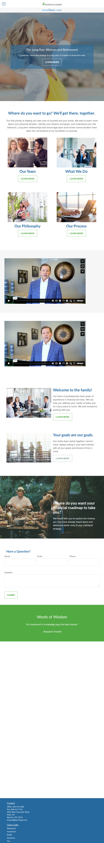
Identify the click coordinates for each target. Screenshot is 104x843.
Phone (72, 556)
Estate (9, 834)
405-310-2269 (18, 806)
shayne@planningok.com (17, 820)
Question (8, 572)
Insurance (11, 838)
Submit (11, 595)
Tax (8, 841)
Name (7, 556)
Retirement (11, 828)
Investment (11, 831)
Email (39, 556)
